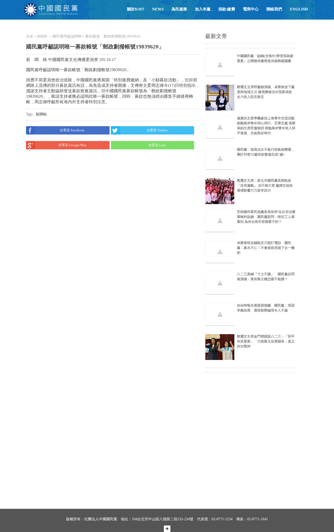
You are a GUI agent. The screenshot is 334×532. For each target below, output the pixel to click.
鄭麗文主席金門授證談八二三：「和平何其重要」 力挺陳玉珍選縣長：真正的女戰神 (266, 341)
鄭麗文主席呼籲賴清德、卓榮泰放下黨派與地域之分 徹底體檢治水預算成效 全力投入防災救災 (266, 92)
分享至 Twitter (157, 130)
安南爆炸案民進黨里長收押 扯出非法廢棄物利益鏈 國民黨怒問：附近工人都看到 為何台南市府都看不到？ (266, 217)
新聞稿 (42, 36)
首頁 (29, 36)
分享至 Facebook (72, 130)
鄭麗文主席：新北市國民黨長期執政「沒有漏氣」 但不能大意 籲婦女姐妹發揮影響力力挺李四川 (265, 185)
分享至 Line (157, 145)
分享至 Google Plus (72, 145)
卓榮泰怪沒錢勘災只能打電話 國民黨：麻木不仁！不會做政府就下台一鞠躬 (266, 248)
